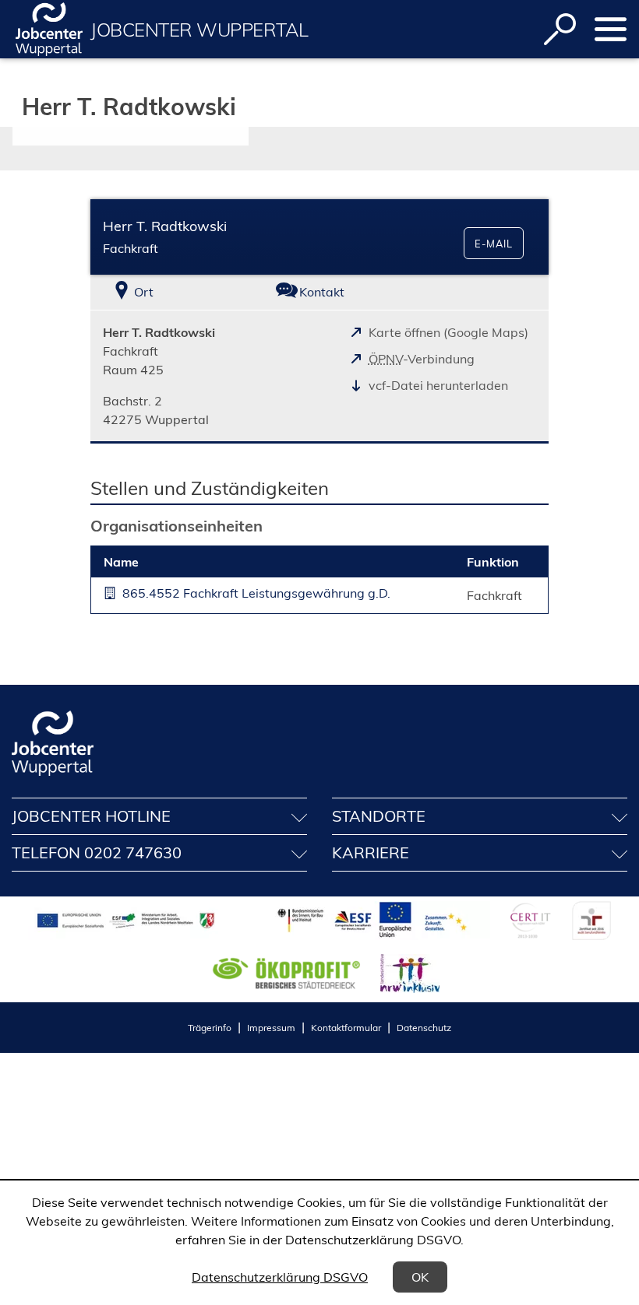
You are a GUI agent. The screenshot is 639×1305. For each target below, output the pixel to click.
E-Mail (494, 243)
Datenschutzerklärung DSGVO (280, 1277)
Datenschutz (424, 1027)
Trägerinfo (209, 1027)
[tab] (166, 292)
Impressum (271, 1027)
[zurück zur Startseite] (49, 29)
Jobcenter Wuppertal (199, 29)
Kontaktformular (346, 1027)
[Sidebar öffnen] (610, 29)
